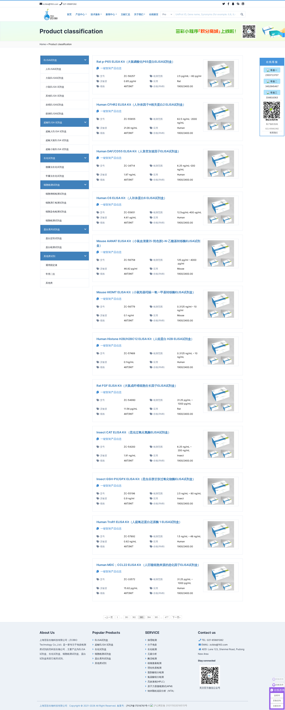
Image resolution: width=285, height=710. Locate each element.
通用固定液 (51, 265)
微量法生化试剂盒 (55, 167)
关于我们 (138, 14)
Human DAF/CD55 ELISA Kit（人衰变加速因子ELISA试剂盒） (138, 151)
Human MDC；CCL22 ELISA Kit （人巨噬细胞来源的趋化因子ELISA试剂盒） (148, 565)
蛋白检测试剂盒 (54, 247)
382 (134, 617)
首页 (69, 14)
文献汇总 (125, 14)
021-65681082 (215, 640)
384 (149, 617)
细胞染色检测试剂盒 (56, 211)
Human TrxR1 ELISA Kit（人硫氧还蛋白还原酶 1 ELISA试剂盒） (139, 522)
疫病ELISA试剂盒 (54, 113)
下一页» (176, 617)
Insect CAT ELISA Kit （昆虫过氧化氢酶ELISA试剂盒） (133, 432)
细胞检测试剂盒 (52, 184)
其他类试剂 (49, 256)
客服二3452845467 (272, 82)
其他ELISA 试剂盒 (55, 95)
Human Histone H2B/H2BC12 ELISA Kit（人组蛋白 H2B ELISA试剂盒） (145, 339)
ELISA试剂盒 (50, 60)
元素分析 (152, 653)
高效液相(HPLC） (157, 681)
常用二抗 (50, 273)
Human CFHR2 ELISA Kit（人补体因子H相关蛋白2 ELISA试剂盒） (141, 104)
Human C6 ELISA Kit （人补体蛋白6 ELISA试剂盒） (131, 198)
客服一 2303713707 (272, 70)
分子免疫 (152, 644)
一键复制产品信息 (110, 68)
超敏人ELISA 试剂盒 (56, 131)
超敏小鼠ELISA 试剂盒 (57, 149)
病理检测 (152, 640)
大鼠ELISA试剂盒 (54, 77)
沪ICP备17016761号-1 (138, 705)
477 (166, 617)
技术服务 (95, 14)
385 (156, 617)
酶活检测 (152, 658)
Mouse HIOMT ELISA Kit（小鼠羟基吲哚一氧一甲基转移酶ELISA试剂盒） (145, 292)
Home (43, 44)
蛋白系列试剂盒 (52, 229)
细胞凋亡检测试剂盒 (56, 202)
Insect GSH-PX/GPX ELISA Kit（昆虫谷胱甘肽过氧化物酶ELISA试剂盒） (145, 479)
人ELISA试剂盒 (53, 69)
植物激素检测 (154, 663)
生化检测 (152, 649)
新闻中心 (110, 14)
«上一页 (109, 617)
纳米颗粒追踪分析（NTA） (161, 690)
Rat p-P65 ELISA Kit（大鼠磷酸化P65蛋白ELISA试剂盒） (135, 61)
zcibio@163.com (219, 644)
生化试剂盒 (49, 158)
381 (126, 617)
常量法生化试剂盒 (55, 175)
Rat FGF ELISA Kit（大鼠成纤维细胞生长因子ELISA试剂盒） (137, 385)
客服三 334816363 (272, 93)
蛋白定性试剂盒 (54, 238)
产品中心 (80, 14)
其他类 (49, 282)
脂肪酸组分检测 (156, 672)
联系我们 (274, 133)
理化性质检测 (154, 667)
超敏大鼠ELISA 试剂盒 (57, 140)
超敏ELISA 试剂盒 (53, 122)
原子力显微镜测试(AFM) (160, 686)
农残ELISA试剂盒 (54, 104)
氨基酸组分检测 (156, 677)
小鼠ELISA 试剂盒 (55, 86)
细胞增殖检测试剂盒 (56, 193)
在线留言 (153, 14)
